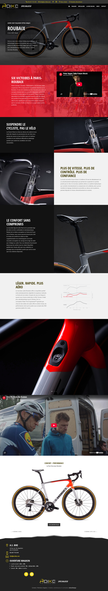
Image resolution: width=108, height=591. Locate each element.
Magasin (74, 6)
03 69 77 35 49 (31, 2)
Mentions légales (42, 588)
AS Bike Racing (90, 6)
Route (16, 33)
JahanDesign (72, 588)
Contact (103, 6)
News (97, 6)
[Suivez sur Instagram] (32, 574)
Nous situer (63, 2)
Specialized (81, 6)
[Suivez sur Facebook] (26, 574)
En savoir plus (54, 524)
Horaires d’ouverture (75, 2)
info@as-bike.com (44, 2)
